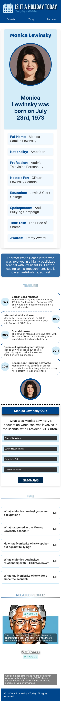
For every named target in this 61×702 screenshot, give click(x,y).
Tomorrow (51, 19)
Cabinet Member (13, 469)
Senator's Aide (12, 459)
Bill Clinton (30, 609)
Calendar (11, 19)
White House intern (14, 448)
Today (31, 19)
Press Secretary (13, 438)
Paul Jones (30, 652)
